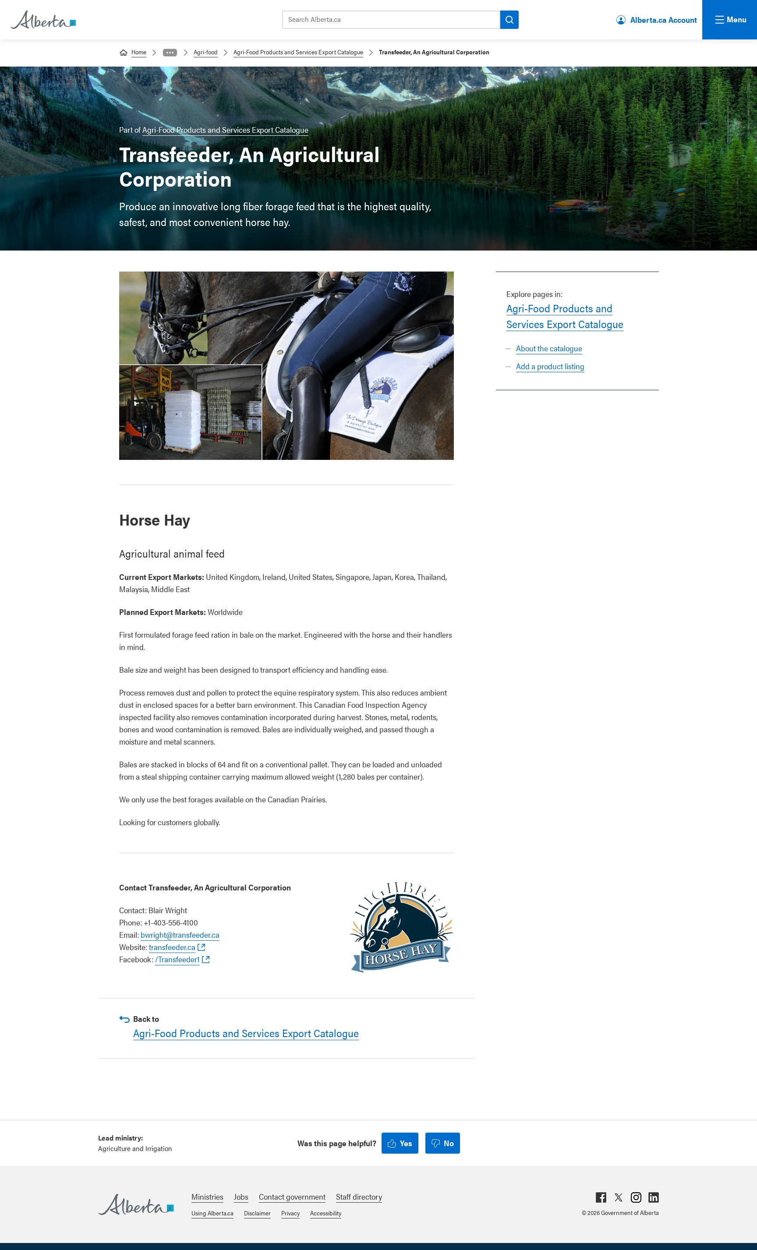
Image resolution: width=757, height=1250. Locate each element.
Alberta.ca (136, 1204)
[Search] (509, 20)
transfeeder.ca (172, 946)
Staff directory (359, 1196)
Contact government (292, 1196)
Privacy (290, 1212)
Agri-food (206, 51)
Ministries (207, 1196)
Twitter (618, 1197)
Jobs (241, 1196)
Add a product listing (550, 365)
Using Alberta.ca (212, 1212)
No (449, 1142)
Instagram (636, 1197)
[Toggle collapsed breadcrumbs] (170, 52)
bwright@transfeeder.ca (180, 934)
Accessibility (325, 1212)
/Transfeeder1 (177, 958)
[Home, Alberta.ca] (42, 20)
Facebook (601, 1197)
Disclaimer (257, 1212)
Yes (406, 1142)
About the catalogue (549, 348)
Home (138, 51)
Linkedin (653, 1197)
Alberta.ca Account (663, 19)
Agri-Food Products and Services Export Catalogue (298, 51)
